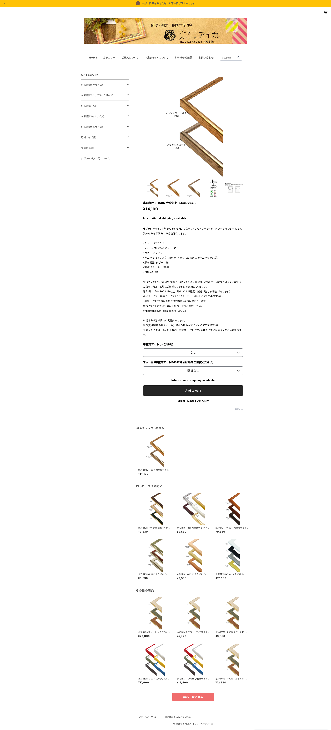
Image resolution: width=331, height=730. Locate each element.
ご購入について (130, 57)
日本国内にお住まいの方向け (193, 400)
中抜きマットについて (156, 57)
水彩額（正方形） (90, 105)
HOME (93, 57)
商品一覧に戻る (193, 697)
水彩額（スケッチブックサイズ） (97, 95)
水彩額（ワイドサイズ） (93, 116)
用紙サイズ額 (88, 137)
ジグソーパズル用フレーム (95, 158)
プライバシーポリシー (149, 717)
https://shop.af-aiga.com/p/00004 (164, 310)
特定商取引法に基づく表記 (178, 717)
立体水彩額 (87, 147)
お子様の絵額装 (183, 57)
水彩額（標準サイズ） (92, 84)
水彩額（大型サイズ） (92, 126)
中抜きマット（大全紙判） (158, 344)
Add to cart (193, 390)
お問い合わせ (206, 57)
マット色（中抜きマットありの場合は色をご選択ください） (178, 362)
